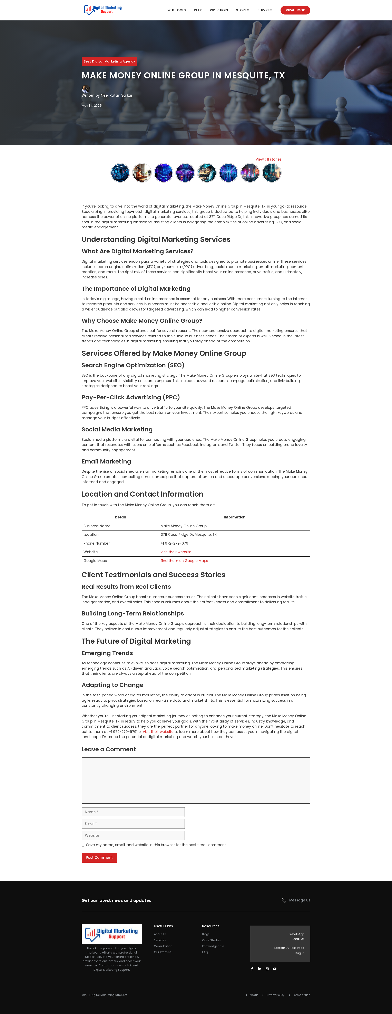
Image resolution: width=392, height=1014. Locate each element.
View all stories (269, 159)
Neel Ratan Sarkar (116, 95)
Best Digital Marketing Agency (109, 61)
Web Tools (176, 10)
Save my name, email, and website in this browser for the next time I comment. (156, 844)
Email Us (298, 939)
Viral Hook (295, 10)
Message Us (299, 900)
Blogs (205, 934)
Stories (242, 10)
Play (198, 10)
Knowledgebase (213, 946)
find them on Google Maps (184, 560)
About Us (160, 934)
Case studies (211, 940)
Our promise (163, 952)
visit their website (176, 551)
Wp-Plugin (219, 10)
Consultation (163, 946)
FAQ (205, 952)
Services (264, 10)
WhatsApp (297, 934)
